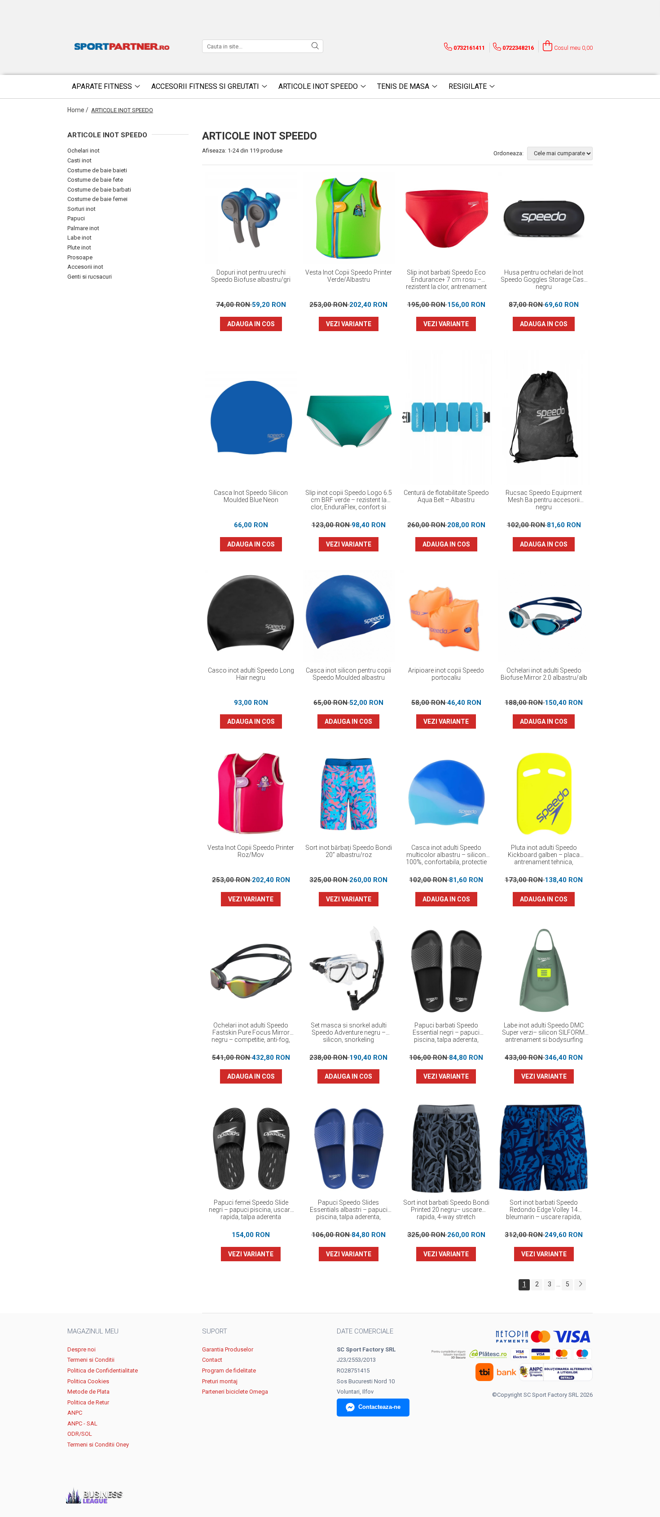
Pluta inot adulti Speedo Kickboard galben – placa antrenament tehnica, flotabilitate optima (544, 855)
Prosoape (79, 257)
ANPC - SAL (82, 1423)
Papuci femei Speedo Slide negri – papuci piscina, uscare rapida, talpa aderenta (251, 1209)
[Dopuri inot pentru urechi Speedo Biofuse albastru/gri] (251, 218)
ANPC (74, 1412)
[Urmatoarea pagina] (580, 1284)
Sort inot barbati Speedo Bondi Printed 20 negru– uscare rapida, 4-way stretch (446, 1209)
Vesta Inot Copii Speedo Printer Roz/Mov (250, 851)
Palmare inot (83, 228)
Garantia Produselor (227, 1349)
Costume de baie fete (95, 179)
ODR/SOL (79, 1433)
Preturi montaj (220, 1381)
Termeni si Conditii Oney (98, 1444)
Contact (212, 1359)
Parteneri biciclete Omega (235, 1391)
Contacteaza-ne (379, 1406)
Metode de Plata (88, 1391)
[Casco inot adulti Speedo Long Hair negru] (251, 616)
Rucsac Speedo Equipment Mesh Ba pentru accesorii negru (544, 500)
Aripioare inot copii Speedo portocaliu (446, 674)
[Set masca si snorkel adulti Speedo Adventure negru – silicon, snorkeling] (349, 971)
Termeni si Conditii (90, 1359)
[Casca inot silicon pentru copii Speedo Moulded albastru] (349, 616)
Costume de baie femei (97, 199)
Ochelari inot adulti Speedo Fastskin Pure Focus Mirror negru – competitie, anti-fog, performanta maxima (250, 1033)
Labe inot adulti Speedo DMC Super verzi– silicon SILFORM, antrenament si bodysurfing (544, 1032)
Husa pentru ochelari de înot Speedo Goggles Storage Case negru (544, 279)
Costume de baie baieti (97, 170)
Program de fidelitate (229, 1370)
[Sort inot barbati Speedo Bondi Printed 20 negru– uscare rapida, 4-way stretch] (446, 1148)
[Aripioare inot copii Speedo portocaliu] (446, 616)
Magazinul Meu (93, 1331)
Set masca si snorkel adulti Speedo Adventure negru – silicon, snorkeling (349, 1032)
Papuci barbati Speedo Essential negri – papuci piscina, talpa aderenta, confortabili (446, 1033)
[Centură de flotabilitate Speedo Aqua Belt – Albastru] (446, 417)
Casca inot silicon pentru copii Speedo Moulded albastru (348, 674)
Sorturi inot (81, 208)
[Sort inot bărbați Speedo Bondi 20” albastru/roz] (349, 794)
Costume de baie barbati (99, 189)
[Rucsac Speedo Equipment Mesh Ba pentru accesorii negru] (544, 417)
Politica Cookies (88, 1381)
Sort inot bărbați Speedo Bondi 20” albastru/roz (348, 851)
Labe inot (79, 237)
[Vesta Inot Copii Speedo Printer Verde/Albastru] (349, 218)
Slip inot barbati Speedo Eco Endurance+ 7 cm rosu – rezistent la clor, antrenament (446, 279)
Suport (214, 1331)
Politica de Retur (88, 1402)
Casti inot (79, 160)
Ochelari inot (83, 150)
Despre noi (81, 1349)
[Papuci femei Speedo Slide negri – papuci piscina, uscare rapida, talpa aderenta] (251, 1148)
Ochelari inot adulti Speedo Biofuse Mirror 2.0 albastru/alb (544, 674)
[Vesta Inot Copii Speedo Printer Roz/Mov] (251, 794)
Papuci (76, 218)
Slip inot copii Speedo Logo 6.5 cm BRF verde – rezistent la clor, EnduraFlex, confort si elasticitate (348, 500)
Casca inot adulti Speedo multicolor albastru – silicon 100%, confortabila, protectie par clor (446, 855)
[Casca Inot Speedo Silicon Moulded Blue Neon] (251, 417)
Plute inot (79, 247)
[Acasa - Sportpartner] (123, 46)
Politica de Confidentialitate (102, 1370)
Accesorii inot (85, 266)
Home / (78, 110)
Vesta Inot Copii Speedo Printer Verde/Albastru (348, 276)
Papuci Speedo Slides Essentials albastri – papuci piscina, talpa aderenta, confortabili (348, 1210)
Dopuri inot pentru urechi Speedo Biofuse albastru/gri (250, 276)
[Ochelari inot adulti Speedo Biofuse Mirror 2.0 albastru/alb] (544, 616)
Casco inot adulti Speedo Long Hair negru (251, 674)
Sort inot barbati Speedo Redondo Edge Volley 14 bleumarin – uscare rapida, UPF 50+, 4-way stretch (543, 1210)
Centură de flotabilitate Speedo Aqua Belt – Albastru (446, 496)
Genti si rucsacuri (89, 276)
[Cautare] (315, 46)
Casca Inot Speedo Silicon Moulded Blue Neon (251, 496)
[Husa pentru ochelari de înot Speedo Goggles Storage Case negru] (544, 218)
